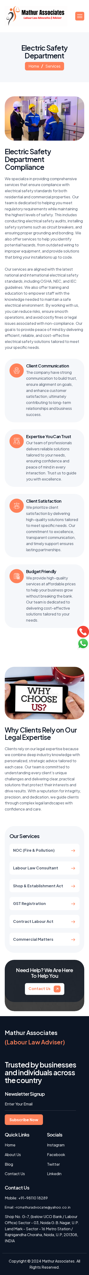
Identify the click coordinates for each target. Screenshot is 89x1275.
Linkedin (54, 1173)
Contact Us (15, 1173)
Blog (9, 1164)
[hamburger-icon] (79, 16)
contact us (39, 988)
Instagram (56, 1144)
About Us (13, 1154)
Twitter (53, 1164)
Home (33, 66)
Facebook (56, 1154)
